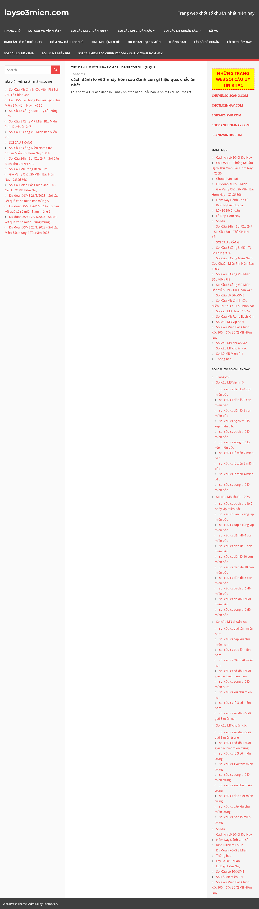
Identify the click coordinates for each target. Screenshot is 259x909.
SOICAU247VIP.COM (226, 115)
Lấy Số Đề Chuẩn (206, 42)
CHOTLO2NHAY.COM (227, 105)
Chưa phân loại (227, 179)
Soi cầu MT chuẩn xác (181, 31)
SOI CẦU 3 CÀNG (20, 142)
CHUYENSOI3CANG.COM (230, 96)
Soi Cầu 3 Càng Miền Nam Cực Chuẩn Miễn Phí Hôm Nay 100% (233, 263)
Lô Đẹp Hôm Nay (239, 42)
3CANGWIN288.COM (227, 135)
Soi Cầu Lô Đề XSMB (19, 53)
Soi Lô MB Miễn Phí (56, 53)
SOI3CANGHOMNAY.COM (231, 125)
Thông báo (177, 42)
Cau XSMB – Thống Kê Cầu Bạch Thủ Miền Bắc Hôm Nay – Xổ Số (232, 168)
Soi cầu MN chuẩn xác (135, 31)
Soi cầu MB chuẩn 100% (88, 31)
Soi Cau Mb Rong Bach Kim (28, 169)
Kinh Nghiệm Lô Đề (105, 42)
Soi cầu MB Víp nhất (43, 31)
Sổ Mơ (213, 31)
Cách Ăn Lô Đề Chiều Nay (23, 42)
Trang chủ (12, 31)
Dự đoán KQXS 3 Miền (144, 42)
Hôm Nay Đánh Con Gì (66, 42)
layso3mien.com (37, 12)
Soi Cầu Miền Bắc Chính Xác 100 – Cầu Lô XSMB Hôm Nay (120, 53)
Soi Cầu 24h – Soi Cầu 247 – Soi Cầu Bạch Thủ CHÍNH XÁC (232, 231)
